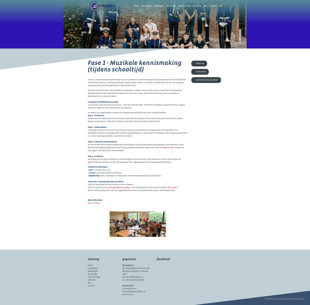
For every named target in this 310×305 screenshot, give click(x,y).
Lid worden (201, 72)
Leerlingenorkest (166, 148)
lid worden (172, 187)
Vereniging (146, 6)
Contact (212, 6)
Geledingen (159, 6)
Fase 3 (97, 203)
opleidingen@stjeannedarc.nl (119, 187)
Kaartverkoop (184, 6)
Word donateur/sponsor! (207, 80)
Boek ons (200, 63)
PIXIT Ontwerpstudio (294, 299)
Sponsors (197, 6)
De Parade (171, 6)
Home (136, 6)
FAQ (205, 6)
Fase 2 (90, 203)
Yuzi (303, 299)
